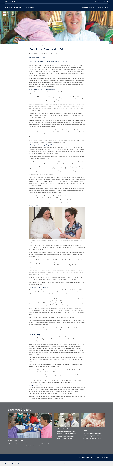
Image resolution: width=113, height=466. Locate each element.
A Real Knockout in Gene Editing (65, 429)
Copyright (63, 464)
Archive (106, 7)
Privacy (75, 464)
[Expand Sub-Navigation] (102, 7)
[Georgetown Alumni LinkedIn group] (19, 463)
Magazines (99, 7)
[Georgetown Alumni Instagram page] (9, 463)
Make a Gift (103, 1)
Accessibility (49, 464)
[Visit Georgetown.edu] (11, 1)
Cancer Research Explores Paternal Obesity (92, 430)
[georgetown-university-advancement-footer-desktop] (19, 7)
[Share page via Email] (57, 54)
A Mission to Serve (16, 441)
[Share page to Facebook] (51, 54)
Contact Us (97, 1)
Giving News (92, 7)
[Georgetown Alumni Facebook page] (6, 463)
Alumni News (85, 7)
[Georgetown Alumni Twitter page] (12, 463)
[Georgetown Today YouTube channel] (16, 463)
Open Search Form (107, 2)
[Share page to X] (54, 54)
